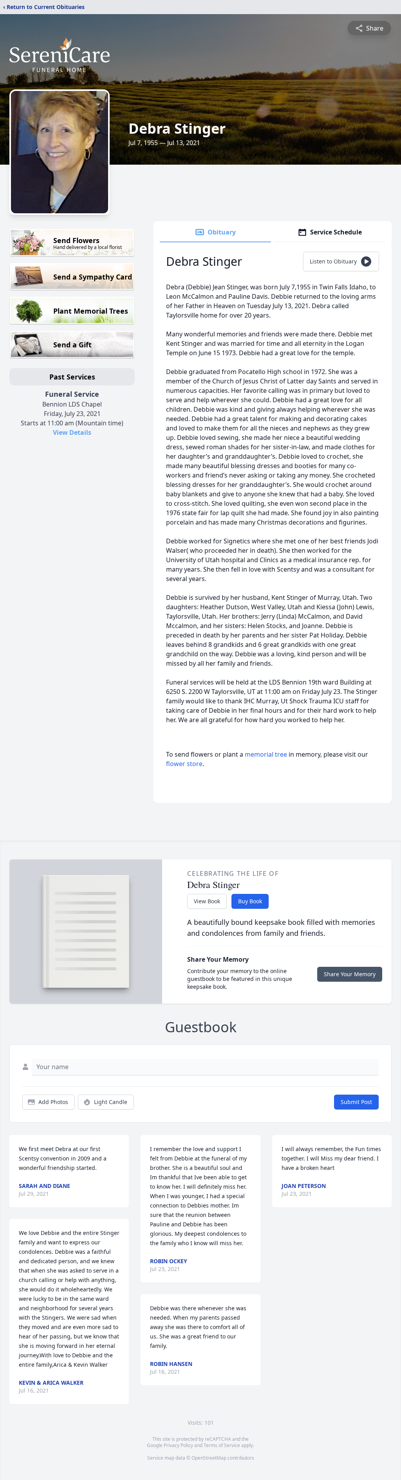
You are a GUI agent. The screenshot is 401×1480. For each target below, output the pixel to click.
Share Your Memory (350, 974)
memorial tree (266, 754)
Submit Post (356, 1102)
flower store (184, 763)
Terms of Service (222, 1445)
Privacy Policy (178, 1445)
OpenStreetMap (208, 1458)
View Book (207, 901)
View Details (72, 432)
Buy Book (250, 901)
